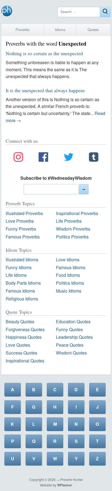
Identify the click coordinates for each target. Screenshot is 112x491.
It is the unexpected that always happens (45, 90)
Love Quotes (18, 345)
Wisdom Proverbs (73, 229)
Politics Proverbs (72, 237)
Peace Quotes (69, 345)
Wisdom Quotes (71, 353)
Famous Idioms (70, 267)
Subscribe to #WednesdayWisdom (56, 178)
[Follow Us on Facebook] (43, 158)
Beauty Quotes (20, 321)
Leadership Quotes (74, 337)
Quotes (93, 29)
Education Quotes (73, 321)
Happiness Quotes (24, 337)
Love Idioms (67, 259)
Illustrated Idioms (22, 259)
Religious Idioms (22, 299)
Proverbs (22, 29)
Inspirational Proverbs (77, 213)
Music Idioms (68, 291)
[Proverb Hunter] (6, 11)
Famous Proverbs (23, 237)
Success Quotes (21, 353)
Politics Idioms (70, 283)
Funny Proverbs (21, 229)
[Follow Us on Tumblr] (93, 158)
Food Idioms (68, 275)
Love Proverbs (20, 221)
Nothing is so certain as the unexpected (44, 53)
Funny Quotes (69, 329)
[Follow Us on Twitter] (68, 158)
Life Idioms (16, 275)
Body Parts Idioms (23, 283)
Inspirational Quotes (25, 361)
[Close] (105, 12)
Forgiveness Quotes (25, 329)
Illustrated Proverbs (24, 213)
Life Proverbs (69, 221)
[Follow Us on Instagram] (18, 158)
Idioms (60, 29)
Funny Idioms (19, 267)
